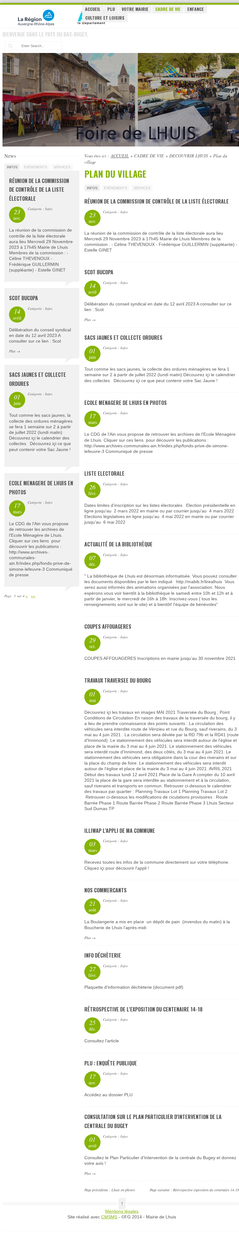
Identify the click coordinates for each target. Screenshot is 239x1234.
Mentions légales (121, 1211)
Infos (92, 188)
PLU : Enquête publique (110, 1063)
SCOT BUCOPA (98, 272)
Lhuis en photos (123, 1189)
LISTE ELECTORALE (104, 473)
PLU (111, 9)
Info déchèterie (102, 955)
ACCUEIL (93, 9)
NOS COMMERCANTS (105, 890)
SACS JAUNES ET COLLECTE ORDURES (123, 337)
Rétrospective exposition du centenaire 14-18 (206, 1189)
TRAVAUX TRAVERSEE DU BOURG (117, 680)
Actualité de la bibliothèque (118, 544)
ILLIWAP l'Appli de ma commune (119, 830)
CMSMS (109, 1216)
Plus (87, 319)
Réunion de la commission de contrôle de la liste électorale (156, 201)
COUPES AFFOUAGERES (107, 626)
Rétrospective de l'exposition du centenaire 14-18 (143, 1009)
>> (33, 595)
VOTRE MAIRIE (135, 9)
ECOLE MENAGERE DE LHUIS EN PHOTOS (125, 402)
